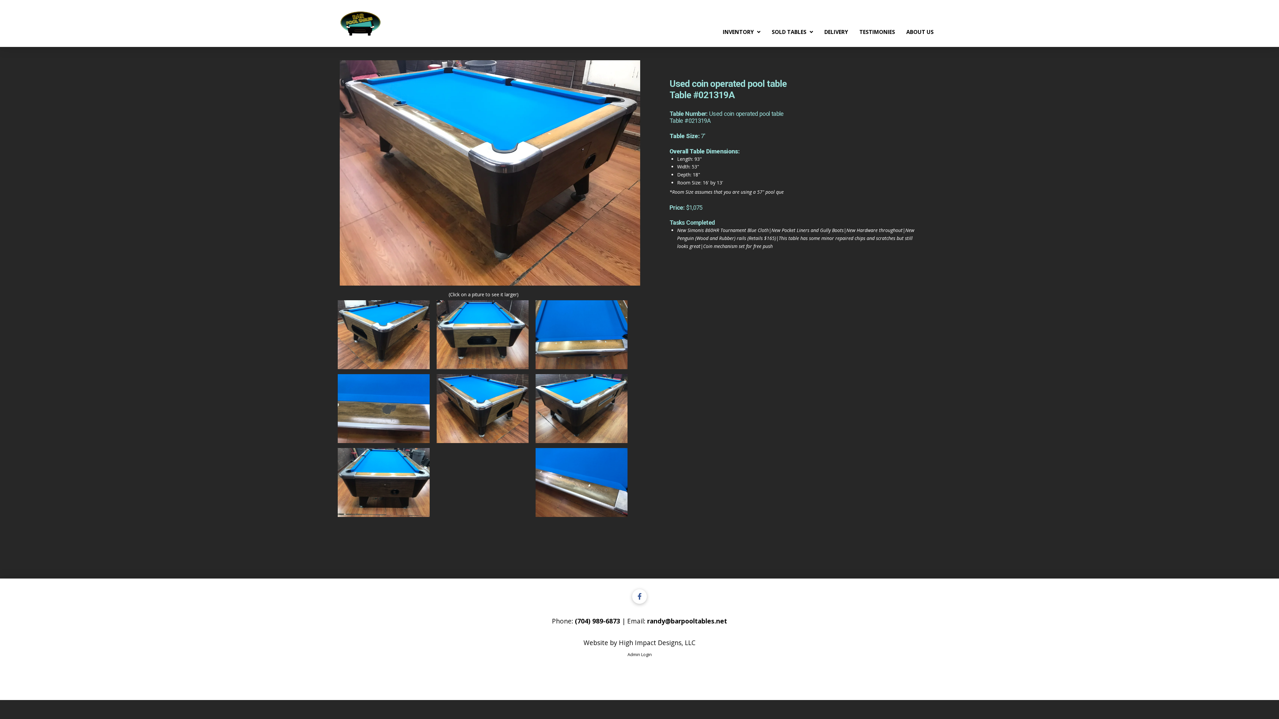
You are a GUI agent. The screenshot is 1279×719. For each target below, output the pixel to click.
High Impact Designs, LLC (657, 642)
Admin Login (640, 654)
